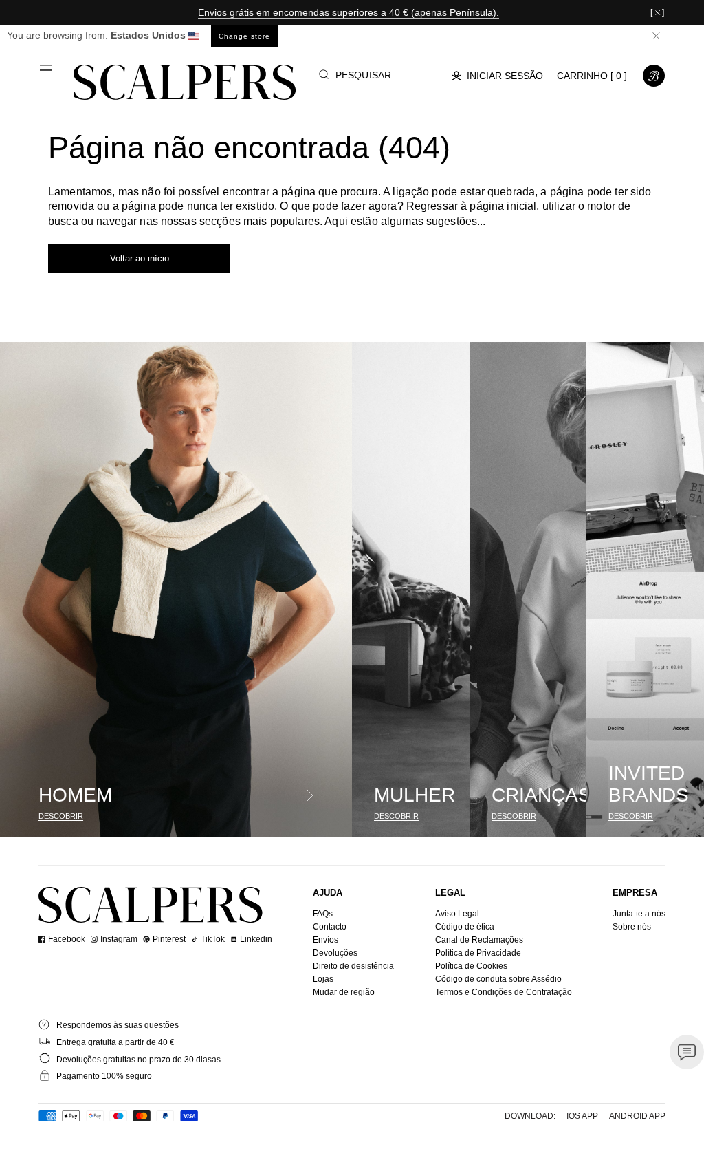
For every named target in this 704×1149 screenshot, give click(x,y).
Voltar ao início (139, 258)
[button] (46, 73)
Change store (244, 36)
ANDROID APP (637, 1116)
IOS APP (582, 1116)
